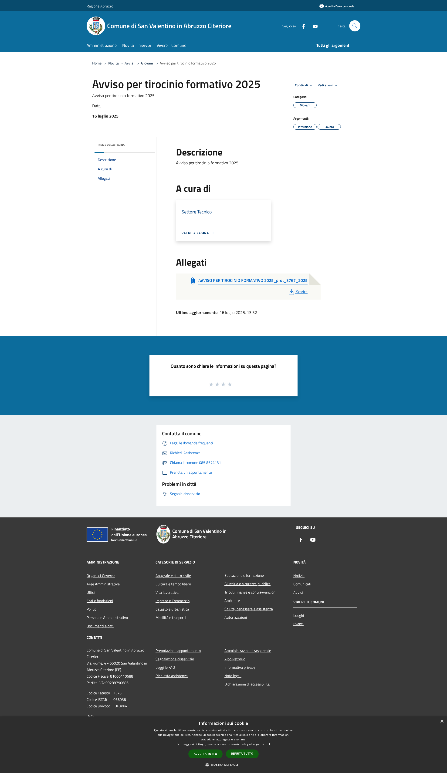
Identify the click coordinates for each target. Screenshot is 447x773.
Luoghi (298, 615)
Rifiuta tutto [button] (242, 754)
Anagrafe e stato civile (173, 575)
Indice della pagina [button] (111, 144)
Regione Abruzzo (100, 6)
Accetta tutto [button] (205, 754)
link (268, 744)
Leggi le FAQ (165, 667)
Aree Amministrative (103, 584)
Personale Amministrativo (107, 617)
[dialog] (223, 744)
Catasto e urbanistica (172, 609)
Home (97, 63)
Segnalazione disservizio (175, 659)
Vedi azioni (325, 85)
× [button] (442, 721)
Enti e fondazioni (100, 601)
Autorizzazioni (235, 617)
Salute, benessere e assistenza (248, 609)
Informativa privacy (239, 667)
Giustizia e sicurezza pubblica (247, 584)
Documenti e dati (100, 626)
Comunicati (302, 584)
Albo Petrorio (234, 659)
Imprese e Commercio (173, 601)
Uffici (91, 592)
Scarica (302, 291)
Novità (113, 63)
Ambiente (232, 600)
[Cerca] (354, 25)
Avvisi (129, 63)
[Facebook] (301, 26)
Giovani (147, 63)
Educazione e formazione (244, 575)
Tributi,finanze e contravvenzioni (250, 592)
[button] (223, 764)
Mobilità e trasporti (171, 617)
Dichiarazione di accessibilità (247, 684)
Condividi (301, 85)
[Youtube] (313, 26)
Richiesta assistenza (172, 675)
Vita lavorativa (167, 592)
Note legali (232, 675)
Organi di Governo (101, 575)
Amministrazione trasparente (247, 650)
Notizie (299, 575)
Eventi (298, 624)
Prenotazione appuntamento (178, 650)
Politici (92, 609)
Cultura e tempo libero (173, 584)
